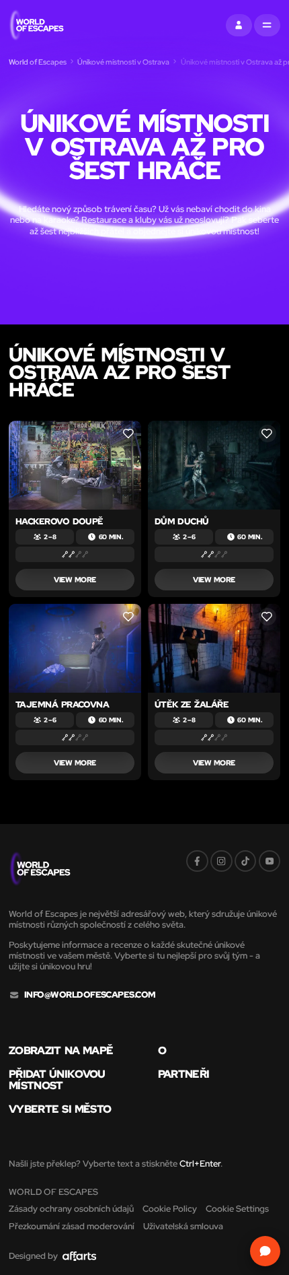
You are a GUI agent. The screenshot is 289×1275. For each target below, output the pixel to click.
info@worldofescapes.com (90, 995)
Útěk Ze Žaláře (192, 704)
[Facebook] (197, 861)
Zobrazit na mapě (61, 1050)
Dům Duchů (182, 521)
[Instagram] (221, 861)
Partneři (184, 1073)
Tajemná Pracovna (62, 704)
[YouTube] (270, 861)
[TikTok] (246, 861)
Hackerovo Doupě (59, 521)
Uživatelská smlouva (183, 1226)
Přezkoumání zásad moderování (71, 1226)
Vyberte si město (60, 1108)
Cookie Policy (169, 1208)
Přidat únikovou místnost (57, 1079)
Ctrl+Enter (199, 1163)
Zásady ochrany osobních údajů (71, 1208)
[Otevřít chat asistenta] (265, 1251)
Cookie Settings (237, 1208)
